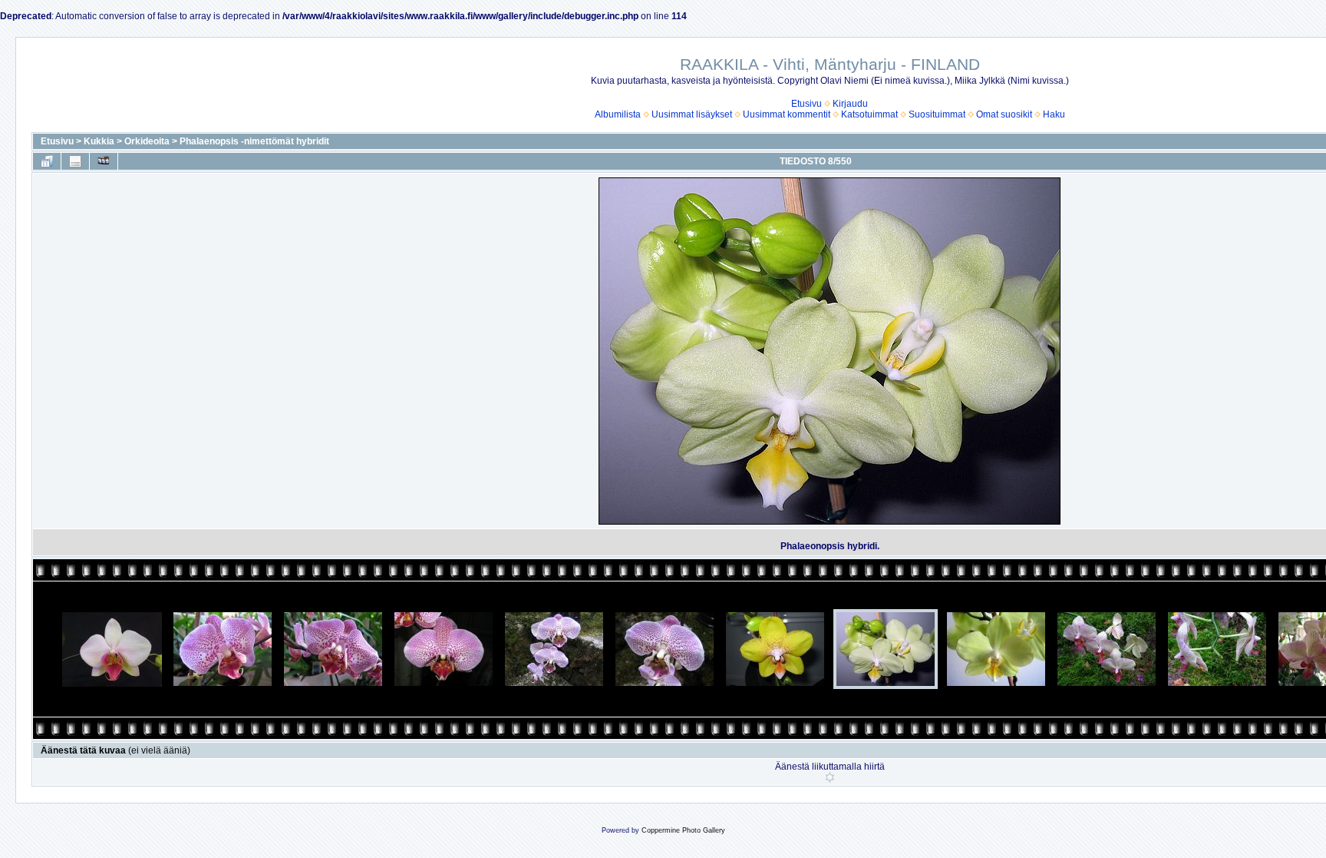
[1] (830, 777)
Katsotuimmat (869, 114)
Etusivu (806, 103)
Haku (1054, 114)
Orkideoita (147, 141)
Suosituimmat (937, 114)
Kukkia (99, 141)
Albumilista (618, 114)
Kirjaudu (850, 103)
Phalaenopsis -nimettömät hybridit (254, 141)
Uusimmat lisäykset (691, 114)
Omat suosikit (1004, 114)
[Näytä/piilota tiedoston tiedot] (75, 161)
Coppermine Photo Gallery (683, 830)
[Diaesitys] (103, 161)
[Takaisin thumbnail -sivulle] (47, 161)
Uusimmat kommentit (786, 114)
